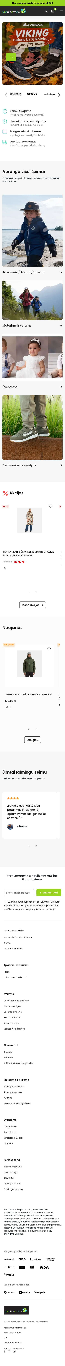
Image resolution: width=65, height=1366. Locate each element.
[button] (59, 94)
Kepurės (8, 1052)
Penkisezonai (12, 1160)
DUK (5, 1337)
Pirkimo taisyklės (13, 1166)
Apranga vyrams (13, 1092)
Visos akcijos (30, 605)
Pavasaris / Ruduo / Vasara (18, 937)
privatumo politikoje (44, 909)
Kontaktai (9, 1177)
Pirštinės (8, 1057)
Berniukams (10, 1132)
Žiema (7, 942)
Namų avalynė (12, 1023)
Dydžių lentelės (12, 1183)
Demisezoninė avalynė (16, 1000)
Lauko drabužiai (14, 930)
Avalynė (9, 994)
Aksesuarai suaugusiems (17, 1103)
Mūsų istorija (10, 1172)
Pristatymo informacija (15, 1328)
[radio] (5, 568)
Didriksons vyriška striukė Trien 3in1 (28, 694)
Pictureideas (18, 1348)
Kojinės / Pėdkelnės (14, 1028)
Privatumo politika (12, 1342)
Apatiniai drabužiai (16, 965)
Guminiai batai (12, 1017)
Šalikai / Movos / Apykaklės (18, 1063)
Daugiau (32, 740)
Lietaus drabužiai (13, 948)
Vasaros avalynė (13, 1011)
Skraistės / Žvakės (13, 1137)
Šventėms (10, 1120)
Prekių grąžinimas (13, 1189)
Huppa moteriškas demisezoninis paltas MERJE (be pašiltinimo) (28, 553)
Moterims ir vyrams (16, 1079)
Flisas (6, 971)
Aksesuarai (11, 1045)
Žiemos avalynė (12, 1006)
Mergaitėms (10, 1126)
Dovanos (8, 1143)
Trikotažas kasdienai (15, 977)
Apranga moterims (14, 1086)
